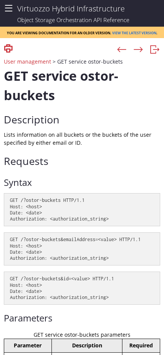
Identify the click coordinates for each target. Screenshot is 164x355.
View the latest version (134, 32)
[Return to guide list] (154, 50)
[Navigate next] (138, 50)
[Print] (8, 49)
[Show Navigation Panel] (8, 8)
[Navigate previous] (121, 50)
